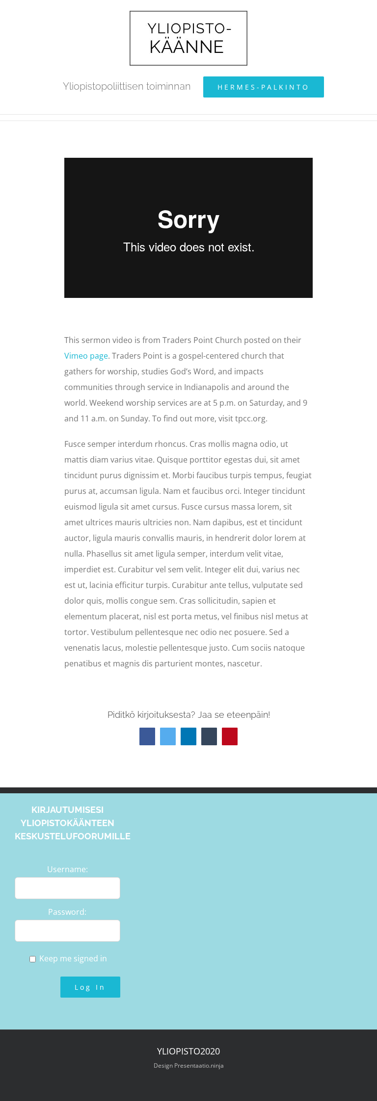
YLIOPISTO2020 (188, 1051)
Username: (67, 869)
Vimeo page (86, 355)
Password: (67, 911)
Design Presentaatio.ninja (189, 1065)
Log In (90, 987)
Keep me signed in (73, 958)
